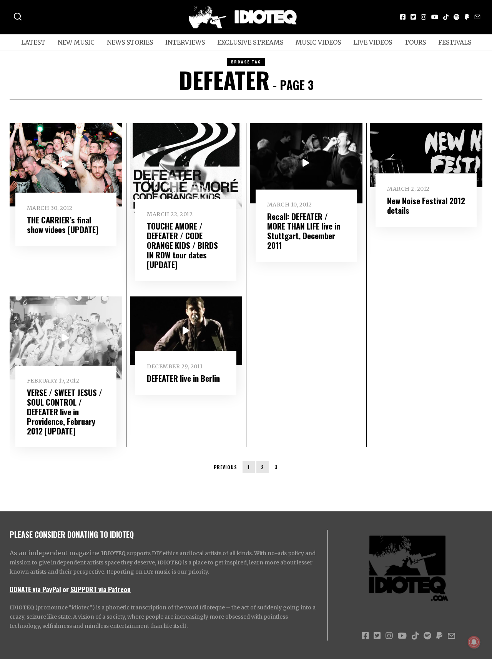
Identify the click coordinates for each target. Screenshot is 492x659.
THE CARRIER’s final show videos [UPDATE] (62, 224)
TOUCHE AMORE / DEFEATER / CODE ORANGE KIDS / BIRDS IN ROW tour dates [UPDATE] (182, 245)
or (65, 589)
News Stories (130, 42)
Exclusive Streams (250, 42)
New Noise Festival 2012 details (426, 205)
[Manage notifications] (474, 642)
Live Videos (372, 42)
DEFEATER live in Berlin (183, 378)
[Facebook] (402, 17)
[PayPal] (467, 17)
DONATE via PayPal (35, 589)
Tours (415, 42)
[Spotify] (457, 17)
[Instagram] (423, 17)
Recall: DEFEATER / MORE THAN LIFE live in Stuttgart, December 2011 (303, 230)
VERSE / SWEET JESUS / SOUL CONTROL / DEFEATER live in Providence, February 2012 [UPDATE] (64, 411)
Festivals (454, 42)
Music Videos (318, 42)
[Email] (477, 17)
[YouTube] (434, 17)
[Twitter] (413, 17)
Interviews (185, 42)
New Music (76, 42)
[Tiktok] (445, 17)
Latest (33, 42)
